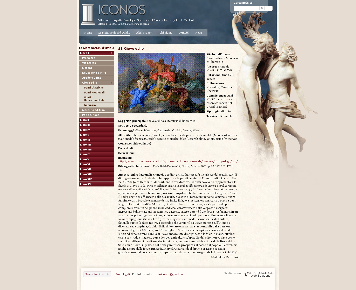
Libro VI (85, 139)
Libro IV (85, 129)
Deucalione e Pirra (94, 72)
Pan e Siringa (90, 115)
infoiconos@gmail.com (170, 274)
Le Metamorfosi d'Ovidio (114, 32)
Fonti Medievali (94, 92)
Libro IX (85, 154)
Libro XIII (86, 174)
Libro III (85, 124)
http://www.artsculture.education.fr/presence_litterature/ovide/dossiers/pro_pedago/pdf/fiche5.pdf (184, 161)
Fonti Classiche (94, 87)
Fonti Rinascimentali (94, 98)
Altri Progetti (144, 32)
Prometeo (88, 58)
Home (88, 32)
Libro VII (85, 144)
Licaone (87, 67)
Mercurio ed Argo (93, 110)
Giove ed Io (89, 82)
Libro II (84, 120)
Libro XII (85, 169)
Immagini (90, 105)
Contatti (184, 32)
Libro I (84, 53)
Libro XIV (86, 179)
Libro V (84, 134)
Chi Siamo (165, 32)
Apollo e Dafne (91, 77)
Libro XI (85, 164)
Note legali (123, 274)
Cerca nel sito (243, 2)
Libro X (84, 159)
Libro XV (85, 184)
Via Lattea (89, 63)
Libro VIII (86, 149)
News (198, 32)
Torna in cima (94, 274)
